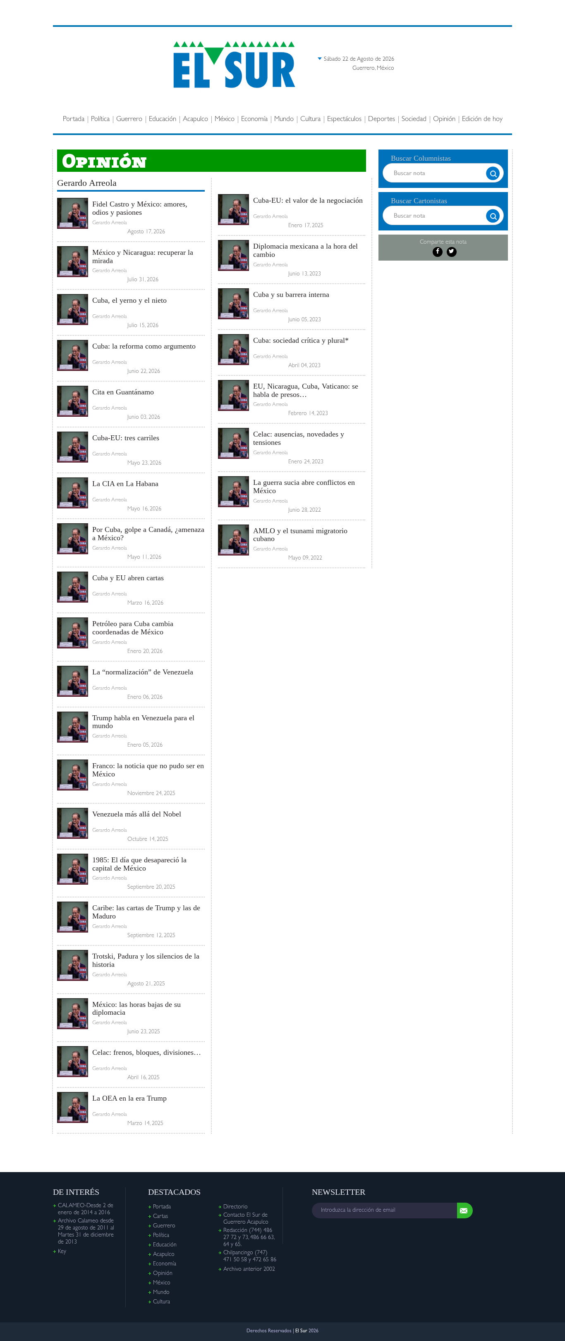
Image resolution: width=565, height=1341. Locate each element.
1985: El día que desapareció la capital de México (139, 864)
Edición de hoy (482, 119)
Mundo (284, 119)
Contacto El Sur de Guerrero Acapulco (245, 1219)
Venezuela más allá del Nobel (136, 814)
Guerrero (129, 119)
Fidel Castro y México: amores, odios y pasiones (139, 208)
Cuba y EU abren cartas (128, 578)
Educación (162, 119)
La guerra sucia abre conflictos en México (304, 486)
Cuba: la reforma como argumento (144, 346)
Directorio (235, 1207)
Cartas (160, 1217)
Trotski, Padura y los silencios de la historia (145, 960)
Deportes (381, 119)
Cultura (310, 119)
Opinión (444, 119)
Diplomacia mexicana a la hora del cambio (305, 250)
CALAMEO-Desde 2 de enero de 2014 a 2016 (85, 1209)
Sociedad (414, 119)
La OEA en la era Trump (129, 1098)
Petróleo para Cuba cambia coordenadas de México (132, 627)
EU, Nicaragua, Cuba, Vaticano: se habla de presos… (305, 390)
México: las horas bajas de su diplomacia (136, 1008)
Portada (73, 119)
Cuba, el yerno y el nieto (129, 300)
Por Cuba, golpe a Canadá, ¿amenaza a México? (148, 533)
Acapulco (195, 119)
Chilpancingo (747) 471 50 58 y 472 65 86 (249, 1256)
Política (100, 119)
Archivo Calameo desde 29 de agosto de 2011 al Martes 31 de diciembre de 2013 (86, 1231)
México (225, 119)
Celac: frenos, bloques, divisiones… (146, 1052)
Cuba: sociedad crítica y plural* (301, 340)
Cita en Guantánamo (123, 392)
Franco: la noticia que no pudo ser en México (148, 770)
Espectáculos (344, 119)
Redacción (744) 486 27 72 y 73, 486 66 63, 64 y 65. (248, 1238)
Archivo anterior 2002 (249, 1269)
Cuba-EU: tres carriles (125, 438)
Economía (254, 119)
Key (62, 1252)
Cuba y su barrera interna (291, 294)
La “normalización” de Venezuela (142, 672)
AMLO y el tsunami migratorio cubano (300, 535)
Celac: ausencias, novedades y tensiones (298, 438)
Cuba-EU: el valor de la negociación (308, 200)
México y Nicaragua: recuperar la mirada (142, 256)
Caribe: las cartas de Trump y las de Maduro (146, 912)
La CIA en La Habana (125, 483)
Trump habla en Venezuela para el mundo (143, 722)
